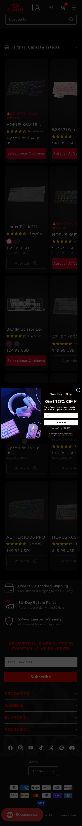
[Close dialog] (78, 390)
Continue (61, 422)
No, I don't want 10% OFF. (61, 428)
